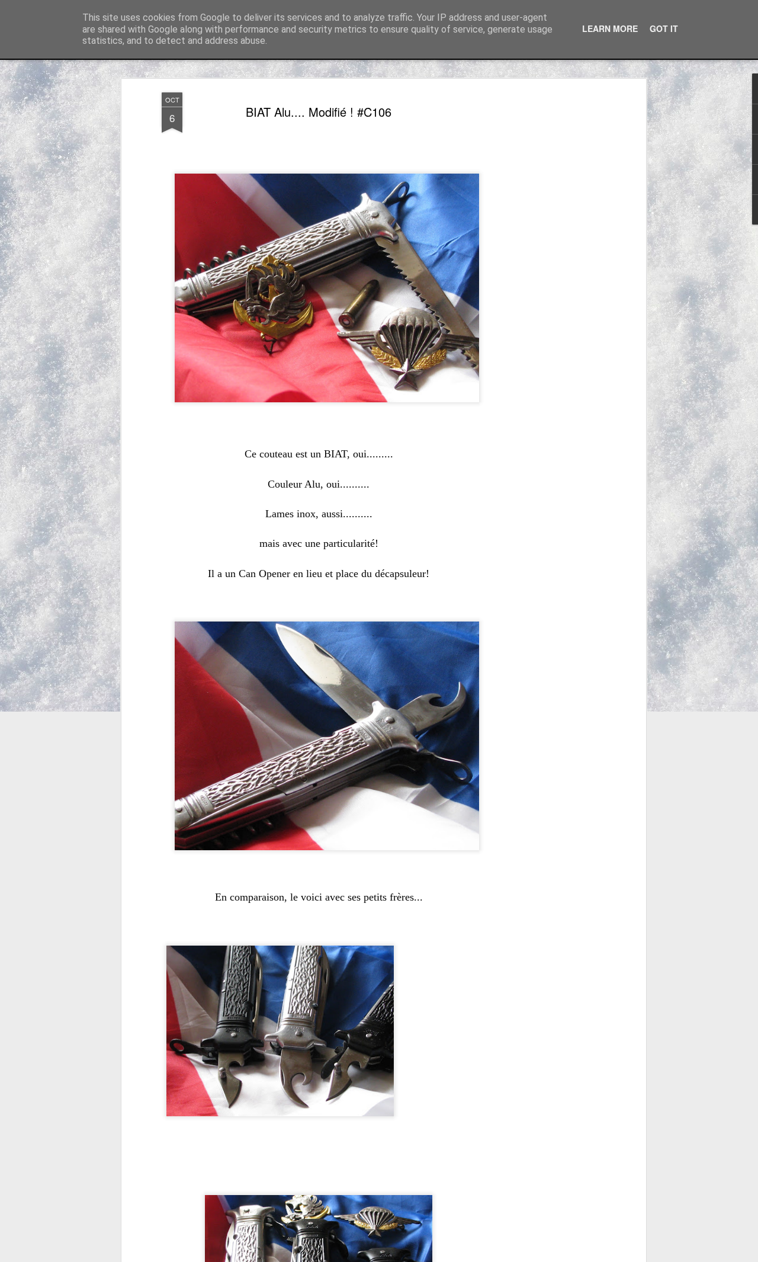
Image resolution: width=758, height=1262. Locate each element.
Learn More (610, 28)
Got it (664, 28)
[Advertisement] (540, 279)
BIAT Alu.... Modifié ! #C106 (318, 111)
